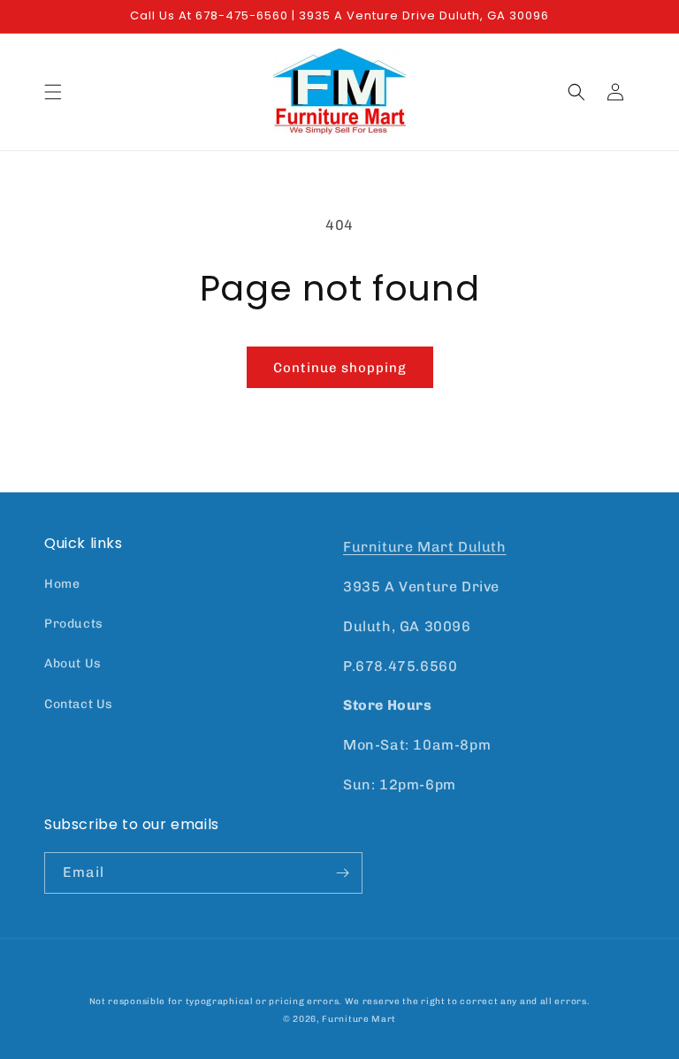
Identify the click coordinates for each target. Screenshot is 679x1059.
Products (73, 623)
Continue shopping (340, 368)
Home (62, 583)
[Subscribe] (342, 873)
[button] (53, 91)
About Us (73, 663)
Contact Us (78, 704)
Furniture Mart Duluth (425, 546)
